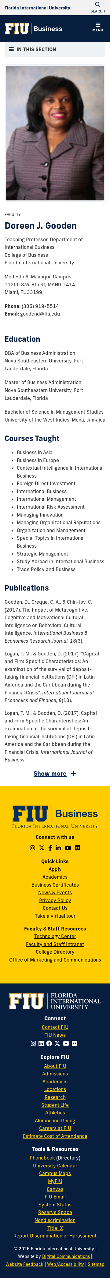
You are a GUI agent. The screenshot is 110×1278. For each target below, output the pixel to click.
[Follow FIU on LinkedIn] (42, 1043)
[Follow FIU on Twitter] (58, 1043)
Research (55, 1097)
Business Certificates (55, 885)
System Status (55, 1205)
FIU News (55, 1035)
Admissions (55, 1074)
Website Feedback (24, 1264)
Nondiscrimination (55, 1220)
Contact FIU (55, 1027)
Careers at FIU (55, 1128)
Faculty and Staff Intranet (55, 944)
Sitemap (96, 1264)
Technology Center (55, 936)
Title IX (55, 1228)
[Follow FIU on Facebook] (50, 1043)
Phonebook (42, 1158)
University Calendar (55, 1166)
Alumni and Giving (55, 1120)
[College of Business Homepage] (34, 29)
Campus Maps (55, 1173)
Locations (55, 1089)
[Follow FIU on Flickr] (75, 1043)
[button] (97, 28)
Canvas (55, 1189)
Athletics (55, 1113)
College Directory (55, 952)
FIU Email (55, 1197)
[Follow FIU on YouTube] (67, 1043)
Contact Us (55, 908)
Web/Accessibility (65, 1264)
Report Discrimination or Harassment (55, 1236)
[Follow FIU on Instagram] (34, 1043)
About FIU (55, 1066)
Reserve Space (55, 1212)
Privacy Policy (55, 900)
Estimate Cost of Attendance (55, 1136)
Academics (55, 877)
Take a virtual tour (55, 916)
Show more (50, 773)
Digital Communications (66, 1256)
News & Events (55, 892)
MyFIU (55, 1181)
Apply (55, 869)
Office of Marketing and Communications (55, 960)
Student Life (55, 1105)
